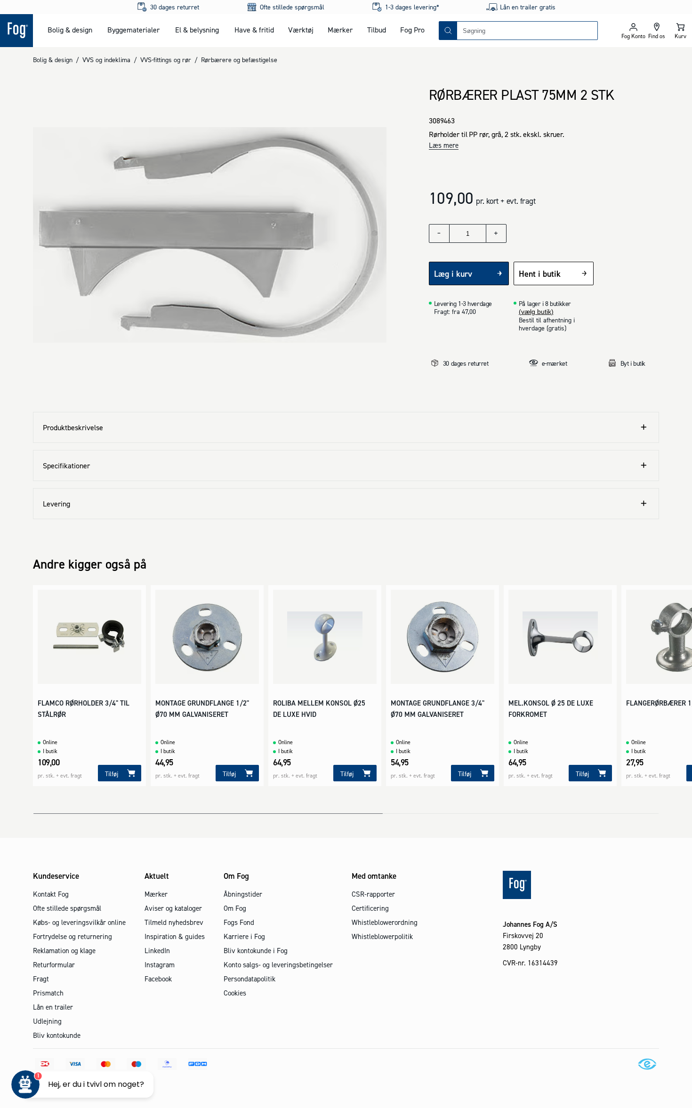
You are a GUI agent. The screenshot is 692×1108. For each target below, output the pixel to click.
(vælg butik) (536, 311)
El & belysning (197, 29)
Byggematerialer (133, 29)
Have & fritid (254, 29)
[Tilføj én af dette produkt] (496, 233)
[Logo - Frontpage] (16, 30)
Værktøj (301, 29)
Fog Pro (412, 29)
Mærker (340, 29)
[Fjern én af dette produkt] (439, 233)
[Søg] (448, 31)
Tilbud (376, 29)
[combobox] (527, 31)
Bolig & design (70, 29)
